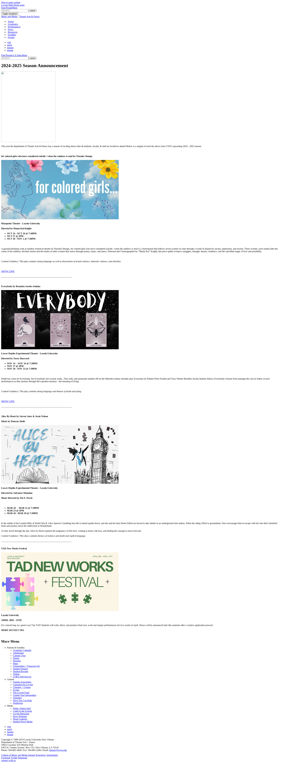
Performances (14, 27)
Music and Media (9, 16)
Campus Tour (19, 655)
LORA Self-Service (22, 676)
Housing (17, 661)
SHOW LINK (8, 271)
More (14, 7)
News (10, 29)
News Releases (20, 716)
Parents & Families (16, 647)
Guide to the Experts (22, 711)
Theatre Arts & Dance (29, 16)
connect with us (8, 760)
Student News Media (22, 721)
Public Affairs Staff (22, 708)
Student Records (20, 671)
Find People (6, 7)
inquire (10, 47)
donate (10, 50)
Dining (16, 658)
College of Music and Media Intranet (18, 755)
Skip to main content (10, 2)
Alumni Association (22, 682)
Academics (13, 24)
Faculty (11, 37)
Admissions (18, 653)
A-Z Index (17, 55)
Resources (12, 32)
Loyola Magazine (21, 713)
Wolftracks (18, 703)
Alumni (10, 679)
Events (16, 690)
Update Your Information (24, 695)
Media (10, 706)
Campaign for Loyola (23, 684)
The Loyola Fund (21, 692)
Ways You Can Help (22, 700)
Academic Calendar (22, 650)
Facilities (12, 34)
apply (9, 45)
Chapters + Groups (22, 687)
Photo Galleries (20, 719)
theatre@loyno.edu (58, 750)
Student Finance (20, 669)
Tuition (16, 674)
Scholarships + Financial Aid (26, 666)
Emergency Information (47, 755)
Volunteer (17, 698)
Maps (15, 663)
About (11, 21)
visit (9, 42)
